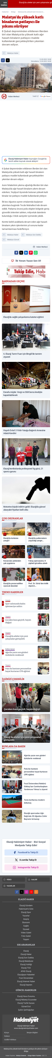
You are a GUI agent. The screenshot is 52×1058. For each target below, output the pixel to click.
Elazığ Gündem (26, 905)
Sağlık (26, 926)
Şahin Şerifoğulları (26, 1010)
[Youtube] (31, 892)
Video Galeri (26, 932)
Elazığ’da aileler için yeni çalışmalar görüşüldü (31, 2)
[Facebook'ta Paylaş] (3, 60)
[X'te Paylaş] (8, 60)
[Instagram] (26, 892)
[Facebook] (17, 892)
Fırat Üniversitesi (26, 978)
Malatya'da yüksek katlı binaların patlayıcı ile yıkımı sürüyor (30, 12)
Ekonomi (26, 922)
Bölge (13, 12)
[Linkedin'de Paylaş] (26, 253)
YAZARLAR (11, 886)
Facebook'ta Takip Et (28, 852)
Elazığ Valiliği (26, 964)
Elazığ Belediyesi (26, 961)
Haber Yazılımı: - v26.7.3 (26, 1055)
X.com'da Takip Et (28, 860)
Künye (6, 1033)
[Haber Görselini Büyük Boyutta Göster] (26, 77)
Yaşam (26, 939)
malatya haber (12, 53)
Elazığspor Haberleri (26, 974)
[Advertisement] (26, 831)
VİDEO (9, 880)
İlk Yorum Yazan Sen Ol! (28, 260)
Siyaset (26, 929)
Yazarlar (26, 916)
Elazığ (26, 951)
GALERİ (34, 880)
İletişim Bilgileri (32, 1033)
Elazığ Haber (26, 954)
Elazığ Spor (26, 912)
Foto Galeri (26, 936)
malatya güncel (13, 240)
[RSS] (36, 892)
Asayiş (26, 919)
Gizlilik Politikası (10, 1040)
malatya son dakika (33, 235)
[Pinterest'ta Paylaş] (31, 253)
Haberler (5, 12)
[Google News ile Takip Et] (45, 96)
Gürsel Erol (26, 1006)
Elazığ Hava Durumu (26, 996)
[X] (22, 892)
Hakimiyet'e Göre (26, 909)
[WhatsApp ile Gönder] (36, 253)
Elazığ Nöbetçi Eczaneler (26, 1000)
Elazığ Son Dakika (26, 958)
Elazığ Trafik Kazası (26, 1003)
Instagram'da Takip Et (28, 867)
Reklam (7, 1036)
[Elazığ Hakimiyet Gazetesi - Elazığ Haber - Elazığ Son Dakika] (26, 1020)
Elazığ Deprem (26, 985)
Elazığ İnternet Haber (26, 981)
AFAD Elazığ (26, 971)
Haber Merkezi (13, 96)
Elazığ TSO (26, 968)
